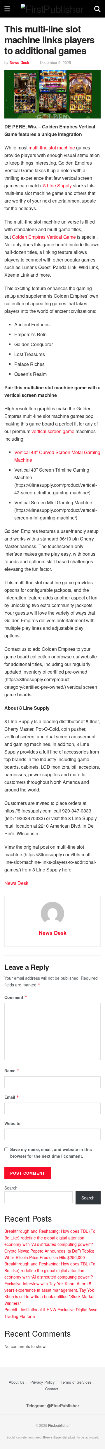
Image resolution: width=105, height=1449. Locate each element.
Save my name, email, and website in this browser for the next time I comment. (51, 1152)
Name (12, 1070)
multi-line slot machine (52, 147)
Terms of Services (76, 1382)
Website (12, 1123)
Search (11, 1188)
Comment (15, 997)
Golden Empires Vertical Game (44, 236)
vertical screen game (53, 431)
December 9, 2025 (55, 62)
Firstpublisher (59, 1425)
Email (11, 1097)
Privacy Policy (42, 1382)
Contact (51, 1389)
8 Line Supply (57, 185)
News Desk (19, 62)
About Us (16, 1382)
